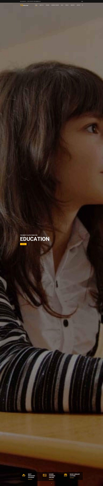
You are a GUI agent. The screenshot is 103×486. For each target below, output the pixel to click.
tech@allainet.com (38, 1)
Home (36, 5)
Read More (51, 479)
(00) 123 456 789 (30, 1)
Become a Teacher (55, 5)
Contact (78, 5)
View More (30, 479)
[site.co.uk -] (24, 5)
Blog (62, 5)
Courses (47, 5)
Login (82, 1)
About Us (41, 5)
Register (72, 5)
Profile (66, 5)
